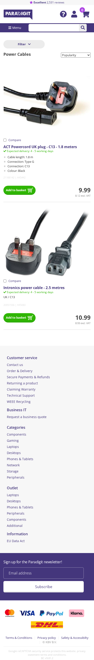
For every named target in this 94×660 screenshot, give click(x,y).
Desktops (14, 453)
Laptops (13, 446)
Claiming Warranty (21, 389)
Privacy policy (46, 638)
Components (16, 434)
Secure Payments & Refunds (28, 377)
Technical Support (21, 395)
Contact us (15, 365)
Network (13, 465)
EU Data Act (16, 541)
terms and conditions (53, 654)
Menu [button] (16, 27)
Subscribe (43, 586)
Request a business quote (27, 417)
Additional (15, 525)
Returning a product (22, 383)
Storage (12, 471)
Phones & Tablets (20, 459)
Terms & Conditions (18, 638)
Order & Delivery (19, 371)
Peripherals (15, 477)
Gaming (13, 440)
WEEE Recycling (19, 401)
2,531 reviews (49, 2)
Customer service (22, 357)
